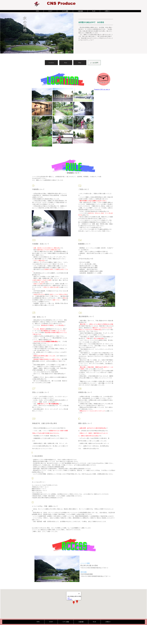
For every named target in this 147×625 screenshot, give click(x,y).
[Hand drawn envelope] (103, 77)
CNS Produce (61, 3)
